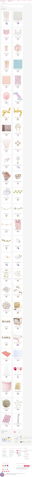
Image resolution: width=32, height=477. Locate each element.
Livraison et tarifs (11, 450)
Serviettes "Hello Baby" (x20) (6, 278)
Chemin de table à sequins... (6, 133)
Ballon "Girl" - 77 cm (6, 117)
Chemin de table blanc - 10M (18, 358)
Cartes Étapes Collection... (6, 408)
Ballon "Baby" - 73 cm (18, 117)
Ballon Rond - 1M (6, 101)
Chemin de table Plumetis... (6, 358)
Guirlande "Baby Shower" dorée (6, 246)
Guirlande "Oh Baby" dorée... (18, 213)
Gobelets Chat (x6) (6, 53)
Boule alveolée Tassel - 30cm (18, 165)
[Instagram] (4, 471)
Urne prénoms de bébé (18, 310)
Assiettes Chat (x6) (6, 37)
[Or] (6, 329)
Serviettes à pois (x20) (6, 85)
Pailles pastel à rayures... (6, 149)
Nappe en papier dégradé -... (18, 342)
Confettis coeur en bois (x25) (18, 278)
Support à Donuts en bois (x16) (17, 391)
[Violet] (17, 345)
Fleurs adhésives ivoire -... (17, 407)
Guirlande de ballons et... (17, 229)
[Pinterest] (6, 471)
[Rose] (17, 23)
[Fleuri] (6, 313)
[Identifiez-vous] (18, 1)
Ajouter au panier (18, 25)
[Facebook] (2, 471)
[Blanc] (16, 167)
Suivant (19, 432)
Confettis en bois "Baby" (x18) (18, 294)
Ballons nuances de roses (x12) (17, 375)
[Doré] (5, 119)
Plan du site (10, 455)
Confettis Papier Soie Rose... (18, 181)
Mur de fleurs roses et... (18, 85)
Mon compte (4, 450)
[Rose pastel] (5, 167)
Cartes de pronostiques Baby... (18, 262)
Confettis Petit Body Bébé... (6, 165)
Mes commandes (4, 451)
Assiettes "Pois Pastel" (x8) (18, 69)
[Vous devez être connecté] (29, 1)
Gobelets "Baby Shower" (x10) (6, 21)
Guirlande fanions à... (6, 229)
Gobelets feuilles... (6, 69)
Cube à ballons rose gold (18, 326)
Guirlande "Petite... (6, 213)
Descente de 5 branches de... (18, 423)
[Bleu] (18, 23)
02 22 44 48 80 (19, 450)
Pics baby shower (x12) (6, 262)
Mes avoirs (3, 453)
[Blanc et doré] (6, 200)
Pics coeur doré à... (18, 197)
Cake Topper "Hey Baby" (18, 133)
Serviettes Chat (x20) (18, 37)
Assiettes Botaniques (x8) (6, 310)
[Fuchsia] (19, 167)
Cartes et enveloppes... (6, 197)
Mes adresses (4, 452)
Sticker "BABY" (6, 326)
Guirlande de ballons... (18, 101)
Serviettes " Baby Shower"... (18, 21)
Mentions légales (11, 454)
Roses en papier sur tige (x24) (6, 423)
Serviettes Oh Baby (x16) (6, 294)
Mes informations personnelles (4, 455)
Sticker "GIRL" (6, 342)
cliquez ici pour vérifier (22, 473)
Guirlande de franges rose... (6, 391)
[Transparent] (6, 377)
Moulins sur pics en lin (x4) (18, 149)
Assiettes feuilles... (17, 53)
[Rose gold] (18, 119)
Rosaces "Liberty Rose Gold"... (6, 181)
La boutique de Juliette (8, 474)
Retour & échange (11, 451)
